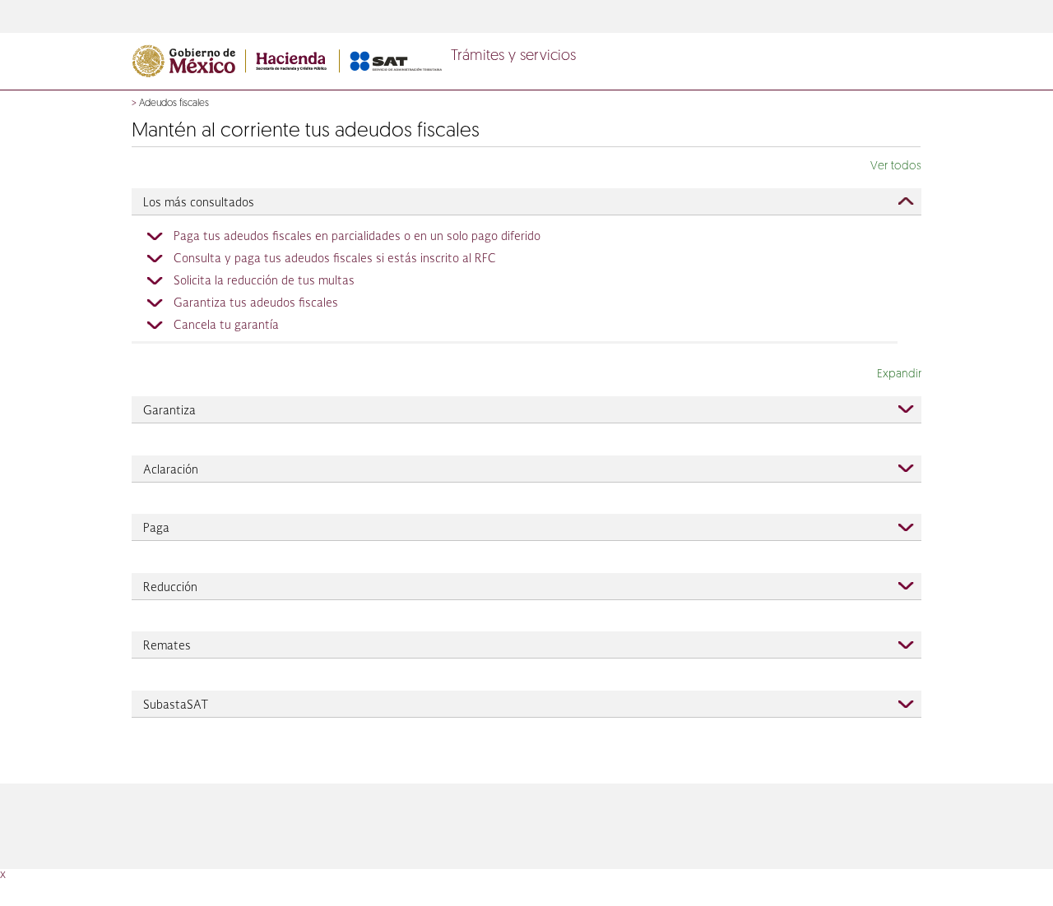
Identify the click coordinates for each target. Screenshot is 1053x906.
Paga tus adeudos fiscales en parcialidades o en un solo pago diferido (357, 237)
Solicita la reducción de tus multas (264, 281)
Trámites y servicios (513, 56)
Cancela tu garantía (226, 325)
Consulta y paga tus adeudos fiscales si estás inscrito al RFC (335, 259)
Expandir (899, 374)
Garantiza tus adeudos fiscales (256, 303)
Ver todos (895, 166)
